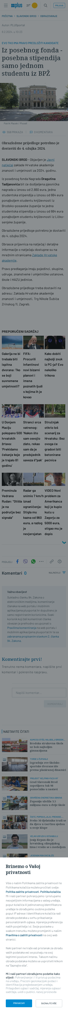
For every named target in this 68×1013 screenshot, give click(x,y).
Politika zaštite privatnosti (22, 891)
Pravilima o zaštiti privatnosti (24, 935)
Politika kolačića (50, 891)
